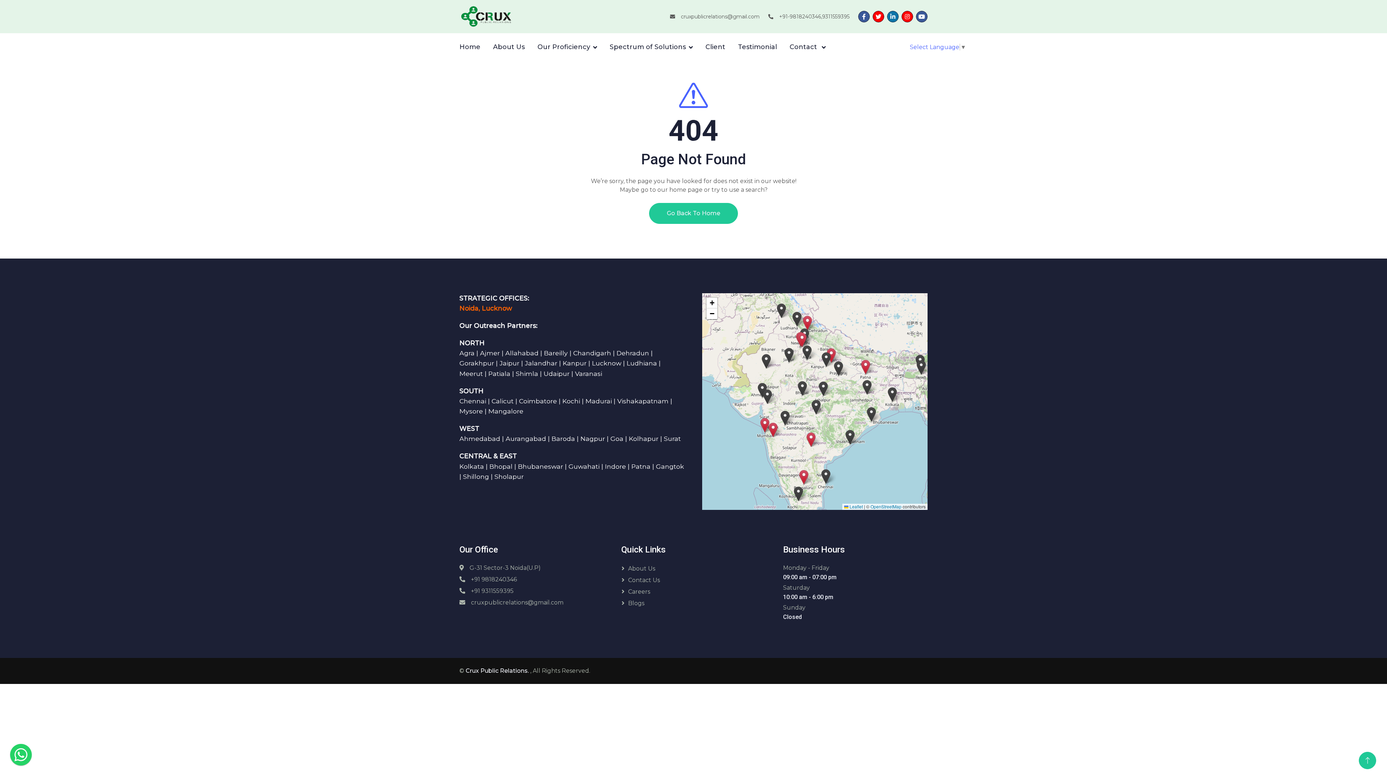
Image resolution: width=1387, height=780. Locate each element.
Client (715, 47)
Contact (804, 47)
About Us (509, 47)
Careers (639, 591)
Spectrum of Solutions (648, 47)
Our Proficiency (563, 47)
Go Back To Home (693, 213)
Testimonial (757, 47)
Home (469, 47)
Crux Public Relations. (498, 670)
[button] (764, 425)
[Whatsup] (21, 754)
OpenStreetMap (886, 506)
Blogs (636, 603)
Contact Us (644, 580)
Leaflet (855, 506)
